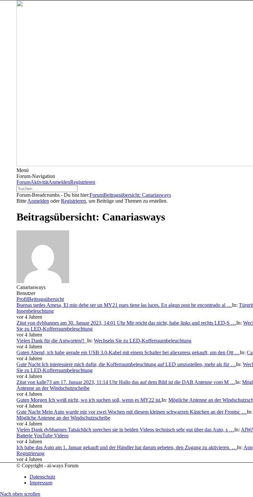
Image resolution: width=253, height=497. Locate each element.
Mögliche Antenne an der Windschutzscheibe (63, 418)
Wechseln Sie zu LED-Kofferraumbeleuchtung (142, 340)
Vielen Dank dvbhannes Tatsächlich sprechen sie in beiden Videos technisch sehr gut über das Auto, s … (125, 429)
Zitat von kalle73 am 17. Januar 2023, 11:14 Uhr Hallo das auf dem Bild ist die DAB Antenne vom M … (125, 382)
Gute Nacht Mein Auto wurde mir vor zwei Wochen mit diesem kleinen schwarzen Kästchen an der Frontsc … (131, 412)
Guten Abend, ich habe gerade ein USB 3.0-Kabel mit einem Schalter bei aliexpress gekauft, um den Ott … (128, 352)
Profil (22, 299)
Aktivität (39, 182)
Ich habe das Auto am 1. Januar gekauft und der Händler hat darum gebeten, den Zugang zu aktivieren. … (126, 447)
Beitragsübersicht (46, 299)
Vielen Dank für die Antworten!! (51, 340)
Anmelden (59, 182)
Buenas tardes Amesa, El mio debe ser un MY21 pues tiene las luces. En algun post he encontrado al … (124, 305)
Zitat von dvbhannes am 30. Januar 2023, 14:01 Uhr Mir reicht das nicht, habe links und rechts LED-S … (126, 323)
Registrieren (82, 182)
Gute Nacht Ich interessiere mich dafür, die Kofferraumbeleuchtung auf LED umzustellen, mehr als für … (126, 364)
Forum (23, 182)
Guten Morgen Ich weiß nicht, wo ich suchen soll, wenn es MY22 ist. (88, 400)
